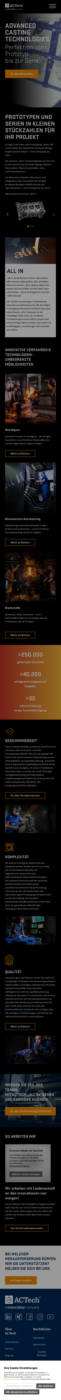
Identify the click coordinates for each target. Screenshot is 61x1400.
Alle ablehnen (45, 1386)
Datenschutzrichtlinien (12, 1379)
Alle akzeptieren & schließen (21, 1392)
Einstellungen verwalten (19, 1386)
